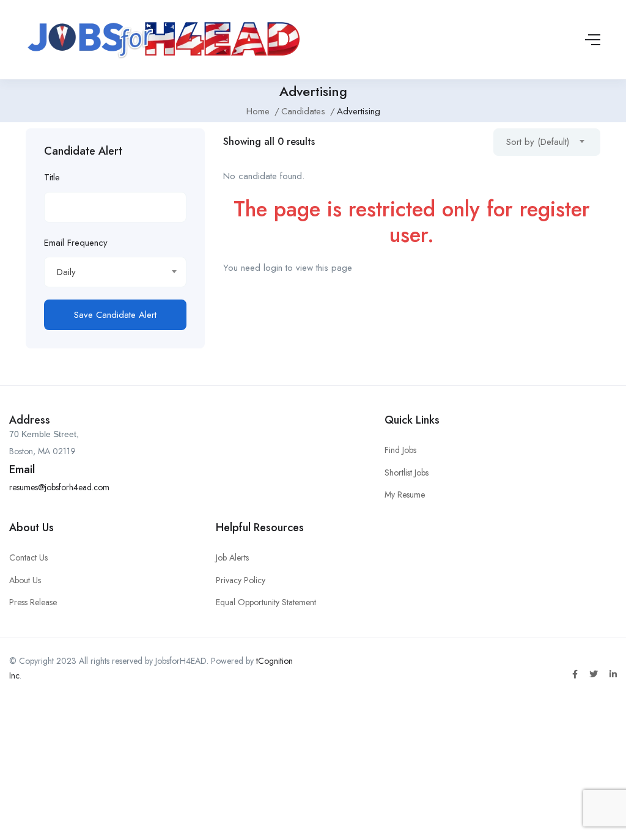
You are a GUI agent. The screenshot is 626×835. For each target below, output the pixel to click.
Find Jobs (400, 450)
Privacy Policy (240, 580)
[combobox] (115, 272)
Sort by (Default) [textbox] (537, 142)
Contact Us (28, 557)
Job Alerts (232, 557)
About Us (25, 580)
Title (52, 177)
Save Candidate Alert (115, 315)
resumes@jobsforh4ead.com (59, 487)
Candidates (303, 111)
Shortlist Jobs (407, 472)
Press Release (33, 602)
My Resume (405, 494)
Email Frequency (76, 242)
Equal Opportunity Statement (266, 602)
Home (258, 111)
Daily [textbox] (66, 272)
